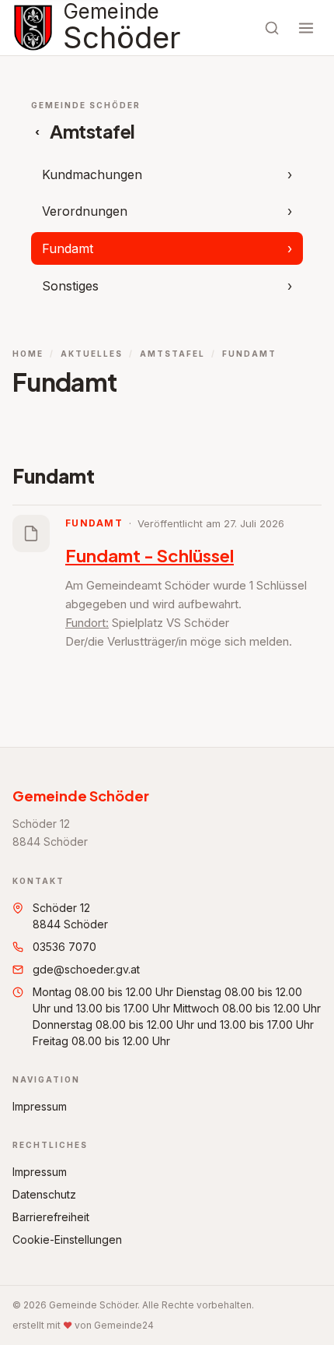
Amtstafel (172, 353)
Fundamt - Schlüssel (149, 555)
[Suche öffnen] (271, 28)
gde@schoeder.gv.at (86, 969)
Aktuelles (92, 353)
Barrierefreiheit (50, 1217)
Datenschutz (44, 1194)
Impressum (39, 1106)
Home (27, 353)
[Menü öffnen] (306, 28)
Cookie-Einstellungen (67, 1239)
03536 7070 (64, 946)
